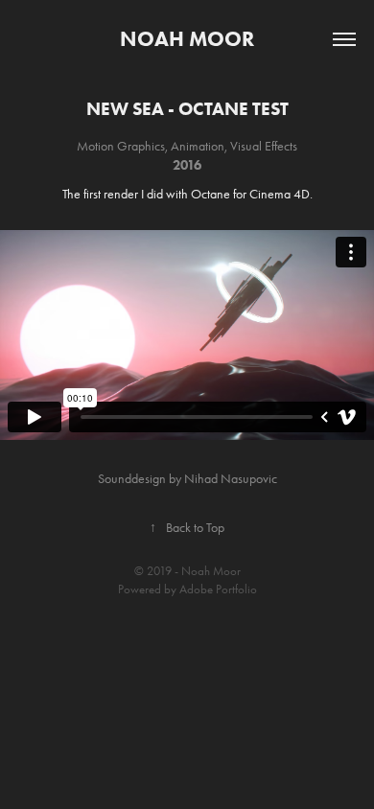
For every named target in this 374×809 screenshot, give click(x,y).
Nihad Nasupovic (230, 479)
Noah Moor (187, 39)
